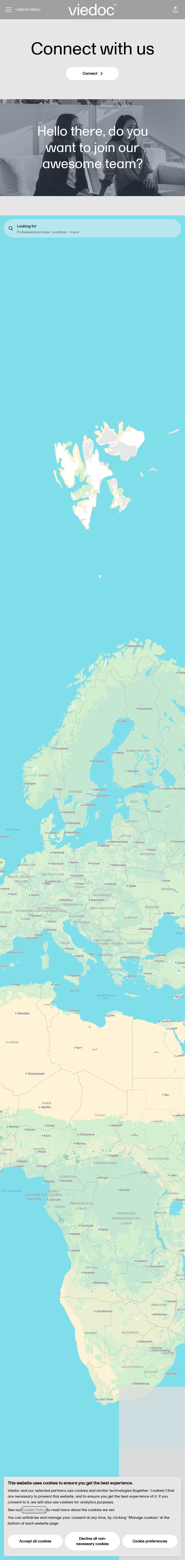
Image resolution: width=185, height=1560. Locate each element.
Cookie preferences (149, 1541)
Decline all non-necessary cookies (92, 1541)
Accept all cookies (35, 1541)
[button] (175, 9)
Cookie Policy (34, 1510)
